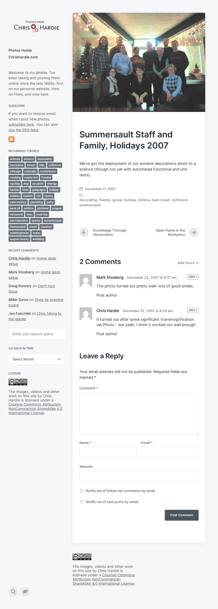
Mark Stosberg (109, 277)
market (28, 196)
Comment (88, 388)
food (25, 189)
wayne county (19, 239)
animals (15, 159)
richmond (16, 214)
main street (161, 200)
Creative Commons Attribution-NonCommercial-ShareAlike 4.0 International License (35, 408)
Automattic (44, 159)
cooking (15, 177)
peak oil (15, 208)
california (55, 165)
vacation (46, 226)
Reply (193, 276)
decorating (88, 200)
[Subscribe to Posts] (36, 139)
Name (85, 443)
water (36, 233)
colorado (30, 171)
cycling (15, 183)
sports (36, 220)
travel (33, 226)
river (30, 214)
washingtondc (19, 233)
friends (104, 200)
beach (31, 165)
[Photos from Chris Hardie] (36, 26)
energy (52, 183)
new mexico (18, 202)
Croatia (46, 177)
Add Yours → (188, 263)
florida (14, 189)
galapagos (39, 189)
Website (86, 466)
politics (28, 208)
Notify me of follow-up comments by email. (121, 491)
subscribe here (21, 124)
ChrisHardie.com (23, 57)
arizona (28, 159)
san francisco (19, 220)
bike (42, 165)
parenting (36, 202)
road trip (41, 214)
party (50, 202)
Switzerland (18, 226)
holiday (54, 189)
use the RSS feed (23, 130)
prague (57, 208)
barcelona (16, 165)
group (117, 200)
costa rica (30, 177)
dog (26, 183)
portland (42, 208)
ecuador (37, 183)
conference (48, 171)
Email (147, 443)
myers (48, 196)
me (38, 196)
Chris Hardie (19, 258)
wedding (38, 239)
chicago (15, 171)
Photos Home (20, 50)
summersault (53, 220)
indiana (14, 196)
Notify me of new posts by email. (112, 502)
